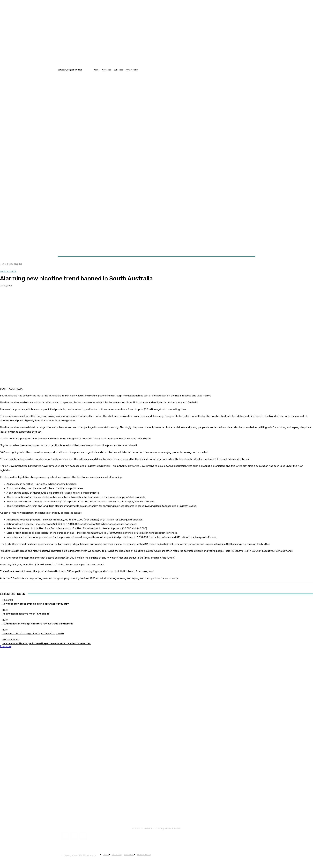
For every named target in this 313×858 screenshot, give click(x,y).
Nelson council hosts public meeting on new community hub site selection (46, 643)
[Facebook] (245, 70)
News (4, 610)
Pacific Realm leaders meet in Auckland (26, 613)
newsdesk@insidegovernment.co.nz (162, 828)
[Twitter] (249, 70)
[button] (251, 248)
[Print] (52, 296)
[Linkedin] (253, 70)
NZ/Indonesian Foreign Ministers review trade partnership (37, 623)
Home (3, 264)
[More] (64, 296)
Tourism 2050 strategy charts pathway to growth (33, 633)
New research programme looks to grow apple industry (35, 603)
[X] (17, 296)
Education (7, 600)
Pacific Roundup (14, 264)
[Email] (40, 296)
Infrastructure (10, 640)
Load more (5, 646)
